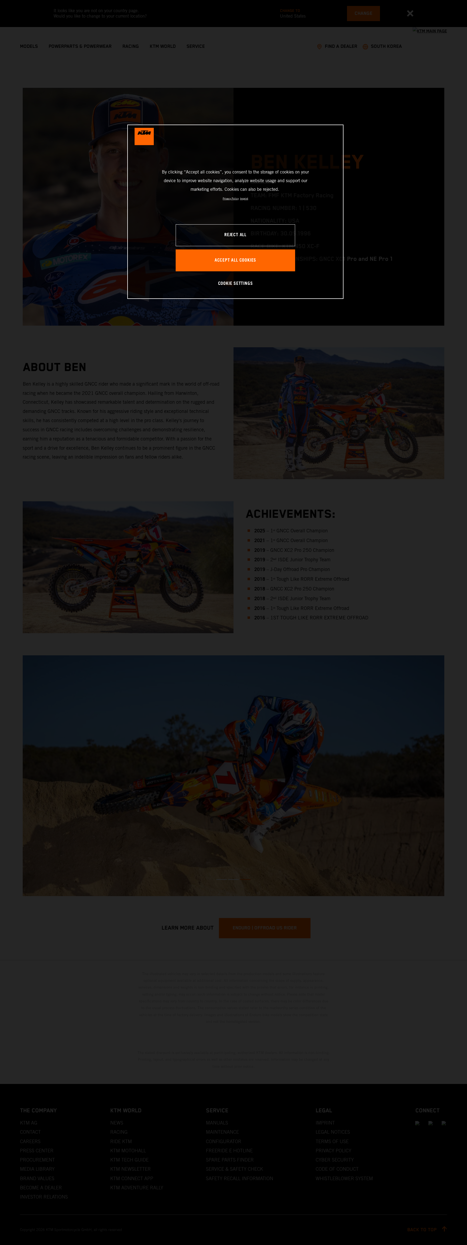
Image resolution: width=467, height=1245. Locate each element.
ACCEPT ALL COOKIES (235, 260)
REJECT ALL (235, 235)
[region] (235, 212)
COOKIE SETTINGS (235, 283)
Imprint (244, 198)
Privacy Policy (231, 198)
